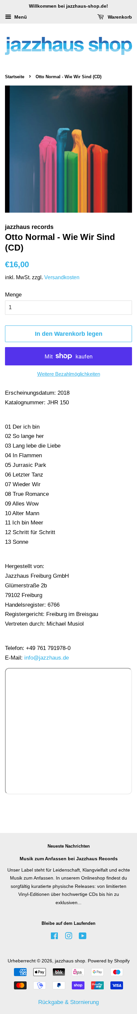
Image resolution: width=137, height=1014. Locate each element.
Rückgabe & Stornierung (68, 1002)
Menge (13, 295)
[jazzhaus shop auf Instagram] (68, 937)
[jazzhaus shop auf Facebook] (54, 937)
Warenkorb (119, 17)
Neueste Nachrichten (69, 846)
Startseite (14, 76)
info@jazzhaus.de (46, 658)
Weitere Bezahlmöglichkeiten (68, 374)
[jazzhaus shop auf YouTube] (82, 937)
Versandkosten (61, 277)
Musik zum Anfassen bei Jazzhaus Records (69, 858)
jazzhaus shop (70, 960)
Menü (20, 17)
